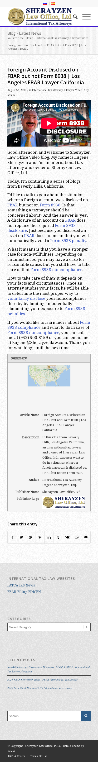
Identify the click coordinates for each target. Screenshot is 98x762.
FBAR (12, 205)
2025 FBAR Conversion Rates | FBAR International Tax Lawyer (42, 679)
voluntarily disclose (26, 298)
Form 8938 (50, 205)
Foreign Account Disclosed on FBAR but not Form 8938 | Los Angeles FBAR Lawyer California (45, 76)
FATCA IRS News (21, 585)
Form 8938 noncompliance (56, 269)
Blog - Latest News (24, 33)
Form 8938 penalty (68, 240)
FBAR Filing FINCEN (24, 592)
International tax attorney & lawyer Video (62, 38)
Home (29, 38)
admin (11, 95)
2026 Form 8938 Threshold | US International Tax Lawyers (39, 688)
